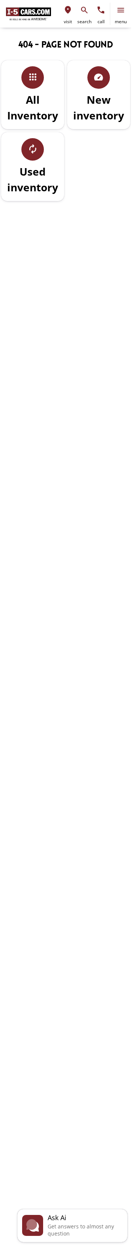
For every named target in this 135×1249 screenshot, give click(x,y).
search (84, 21)
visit (68, 21)
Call (101, 21)
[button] (67, 14)
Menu (121, 21)
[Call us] (100, 10)
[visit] (67, 10)
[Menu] (120, 10)
